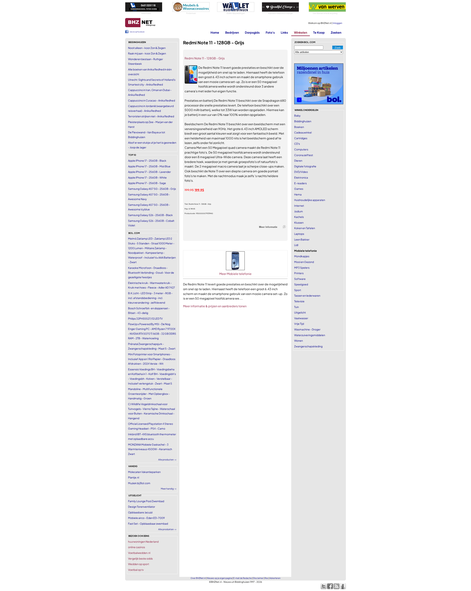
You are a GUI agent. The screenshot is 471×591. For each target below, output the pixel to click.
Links (284, 32)
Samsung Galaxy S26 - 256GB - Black (150, 215)
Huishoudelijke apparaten (309, 200)
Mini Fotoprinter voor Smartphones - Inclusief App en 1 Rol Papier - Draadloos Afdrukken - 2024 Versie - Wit (151, 359)
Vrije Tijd (299, 323)
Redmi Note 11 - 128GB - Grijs (205, 58)
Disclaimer (258, 578)
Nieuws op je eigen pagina (219, 578)
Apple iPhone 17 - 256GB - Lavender (149, 171)
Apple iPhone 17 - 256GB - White (147, 177)
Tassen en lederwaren (307, 295)
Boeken (299, 127)
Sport (297, 290)
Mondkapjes (301, 256)
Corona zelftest (303, 155)
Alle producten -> (167, 459)
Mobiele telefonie (305, 250)
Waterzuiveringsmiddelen (309, 335)
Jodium (298, 211)
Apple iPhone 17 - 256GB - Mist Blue (149, 166)
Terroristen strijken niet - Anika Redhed (151, 116)
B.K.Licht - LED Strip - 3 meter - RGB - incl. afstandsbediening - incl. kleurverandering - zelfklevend (150, 297)
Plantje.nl (133, 477)
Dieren (298, 160)
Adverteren (275, 578)
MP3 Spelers (301, 267)
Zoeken (336, 32)
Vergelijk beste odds (140, 558)
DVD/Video (301, 171)
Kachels (299, 216)
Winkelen (300, 32)
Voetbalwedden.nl (139, 552)
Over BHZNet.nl (198, 578)
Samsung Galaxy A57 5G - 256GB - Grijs (152, 188)
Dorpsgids (252, 32)
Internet (299, 205)
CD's (297, 143)
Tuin (296, 307)
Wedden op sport (138, 564)
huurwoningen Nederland (143, 541)
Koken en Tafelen (304, 228)
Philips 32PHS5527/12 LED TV (145, 318)
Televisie (299, 301)
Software (300, 278)
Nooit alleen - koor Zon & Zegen (147, 47)
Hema (298, 194)
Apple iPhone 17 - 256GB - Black (147, 160)
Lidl (296, 245)
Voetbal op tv (136, 569)
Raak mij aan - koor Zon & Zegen (147, 53)
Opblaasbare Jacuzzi (140, 512)
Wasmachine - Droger (307, 329)
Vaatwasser (301, 318)
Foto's (270, 32)
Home (214, 32)
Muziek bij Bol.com (139, 483)
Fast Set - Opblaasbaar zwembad (148, 523)
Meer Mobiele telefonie (235, 274)
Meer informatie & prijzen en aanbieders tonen (215, 306)
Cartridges (300, 138)
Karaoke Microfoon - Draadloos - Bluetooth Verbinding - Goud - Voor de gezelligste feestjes (151, 272)
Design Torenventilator (141, 506)
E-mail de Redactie (242, 578)
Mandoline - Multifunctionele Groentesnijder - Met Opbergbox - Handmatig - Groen (149, 393)
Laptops (299, 233)
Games (298, 188)
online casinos (136, 547)
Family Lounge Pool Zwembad (146, 501)
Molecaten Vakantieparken (144, 471)
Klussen (299, 222)
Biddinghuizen (302, 121)
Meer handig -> (168, 488)
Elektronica (301, 177)
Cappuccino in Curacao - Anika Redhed (151, 100)
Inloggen (337, 23)
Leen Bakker (301, 239)
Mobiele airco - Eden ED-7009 (146, 517)
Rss (266, 578)
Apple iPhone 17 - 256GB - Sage (147, 183)
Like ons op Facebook (137, 32)
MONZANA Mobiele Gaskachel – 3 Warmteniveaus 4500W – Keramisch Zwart (150, 449)
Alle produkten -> (167, 529)
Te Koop (319, 32)
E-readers (300, 183)
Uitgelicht (300, 312)
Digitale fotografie (305, 166)
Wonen (298, 340)
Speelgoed (301, 284)
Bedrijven (232, 32)
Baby (297, 115)
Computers (301, 149)
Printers (299, 273)
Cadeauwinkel (303, 132)
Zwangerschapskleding (308, 346)
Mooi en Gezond (304, 262)
